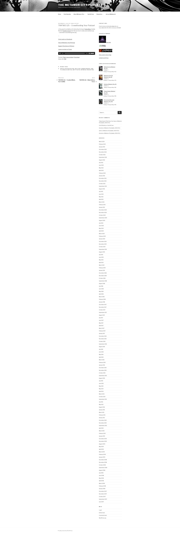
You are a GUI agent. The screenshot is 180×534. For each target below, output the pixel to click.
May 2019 (101, 259)
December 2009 (103, 438)
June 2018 (101, 288)
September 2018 (103, 281)
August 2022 (102, 160)
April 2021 (101, 199)
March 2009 (102, 451)
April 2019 (101, 262)
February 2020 (102, 236)
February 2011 (102, 415)
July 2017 (101, 317)
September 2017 (103, 312)
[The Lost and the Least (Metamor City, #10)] (101, 102)
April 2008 (101, 480)
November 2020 (103, 212)
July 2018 (101, 286)
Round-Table (64, 66)
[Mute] (89, 53)
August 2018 (102, 283)
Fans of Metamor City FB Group (66, 42)
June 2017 (101, 320)
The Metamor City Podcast (80, 4)
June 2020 (101, 225)
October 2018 (102, 278)
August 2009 (102, 444)
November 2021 (102, 181)
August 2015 (102, 378)
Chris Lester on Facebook (65, 39)
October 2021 (102, 183)
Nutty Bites (88, 29)
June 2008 (101, 475)
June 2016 (101, 351)
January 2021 (102, 207)
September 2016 (103, 344)
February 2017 (102, 330)
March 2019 (101, 265)
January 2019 (102, 270)
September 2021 (103, 186)
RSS (65, 59)
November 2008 (103, 462)
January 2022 (102, 175)
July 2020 (101, 223)
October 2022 (102, 154)
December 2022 (103, 149)
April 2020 (101, 231)
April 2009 (101, 449)
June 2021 (101, 194)
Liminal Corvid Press (103, 57)
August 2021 (102, 188)
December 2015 (103, 367)
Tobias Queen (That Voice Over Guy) (107, 121)
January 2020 (102, 238)
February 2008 (102, 486)
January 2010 (102, 436)
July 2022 (101, 162)
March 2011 (101, 412)
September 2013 (103, 399)
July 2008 (101, 472)
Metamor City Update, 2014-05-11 (112, 128)
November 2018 (103, 275)
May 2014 (101, 388)
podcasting (90, 69)
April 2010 (101, 428)
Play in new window (68, 57)
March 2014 (101, 394)
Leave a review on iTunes (65, 49)
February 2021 (102, 204)
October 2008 (102, 465)
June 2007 (101, 501)
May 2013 (101, 404)
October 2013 (102, 396)
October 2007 (102, 496)
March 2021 (101, 202)
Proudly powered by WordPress (65, 530)
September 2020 (103, 217)
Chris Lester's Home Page (105, 54)
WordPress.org (102, 518)
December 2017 (102, 304)
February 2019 (102, 267)
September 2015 (103, 375)
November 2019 (103, 244)
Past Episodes (67, 14)
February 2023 (102, 144)
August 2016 (102, 346)
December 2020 (103, 209)
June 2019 (101, 257)
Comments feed (103, 515)
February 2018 (102, 299)
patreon (83, 69)
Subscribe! (108, 42)
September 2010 (103, 425)
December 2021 (102, 178)
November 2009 (103, 441)
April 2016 (101, 357)
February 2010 (102, 433)
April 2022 (101, 170)
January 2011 (102, 417)
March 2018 (101, 296)
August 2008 (102, 470)
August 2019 (102, 252)
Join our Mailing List (111, 14)
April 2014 (101, 391)
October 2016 (102, 341)
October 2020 (102, 215)
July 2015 (101, 380)
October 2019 (102, 246)
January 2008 (102, 488)
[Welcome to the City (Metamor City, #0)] (101, 77)
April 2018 (101, 294)
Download (76, 57)
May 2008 (101, 478)
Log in (100, 510)
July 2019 (101, 254)
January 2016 (102, 365)
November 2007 (103, 493)
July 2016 (101, 349)
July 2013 (101, 401)
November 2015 (103, 370)
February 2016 (102, 362)
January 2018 (102, 302)
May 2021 (101, 196)
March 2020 (102, 233)
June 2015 (101, 383)
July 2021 (101, 191)
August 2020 (102, 220)
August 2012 (102, 407)
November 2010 (103, 423)
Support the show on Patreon (66, 46)
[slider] (92, 53)
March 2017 (101, 328)
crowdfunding (85, 68)
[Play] (60, 53)
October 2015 (102, 373)
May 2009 (101, 446)
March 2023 (101, 141)
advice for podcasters (67, 68)
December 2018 (103, 273)
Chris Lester (74, 23)
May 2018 (101, 291)
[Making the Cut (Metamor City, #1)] (101, 69)
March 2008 (102, 483)
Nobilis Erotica (66, 31)
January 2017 (102, 333)
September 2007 (103, 499)
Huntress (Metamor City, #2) (110, 84)
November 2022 (103, 152)
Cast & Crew (91, 14)
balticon (78, 68)
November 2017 (102, 307)
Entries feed (102, 512)
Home (59, 14)
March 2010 (101, 430)
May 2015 (101, 386)
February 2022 (102, 173)
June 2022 (101, 165)
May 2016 (101, 354)
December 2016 (103, 336)
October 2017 (102, 309)
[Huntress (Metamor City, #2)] (101, 86)
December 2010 (103, 420)
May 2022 (101, 167)
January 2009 (102, 457)
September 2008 (103, 467)
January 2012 (102, 409)
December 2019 (103, 241)
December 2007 (103, 491)
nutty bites (76, 69)
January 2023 (102, 146)
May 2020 (101, 228)
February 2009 (102, 454)
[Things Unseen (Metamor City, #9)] (101, 93)
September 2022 (103, 157)
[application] (76, 53)
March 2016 (101, 359)
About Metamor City (79, 14)
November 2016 (103, 338)
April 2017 (101, 325)
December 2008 (103, 459)
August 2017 (102, 315)
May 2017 (101, 323)
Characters (99, 14)
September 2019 (103, 249)
